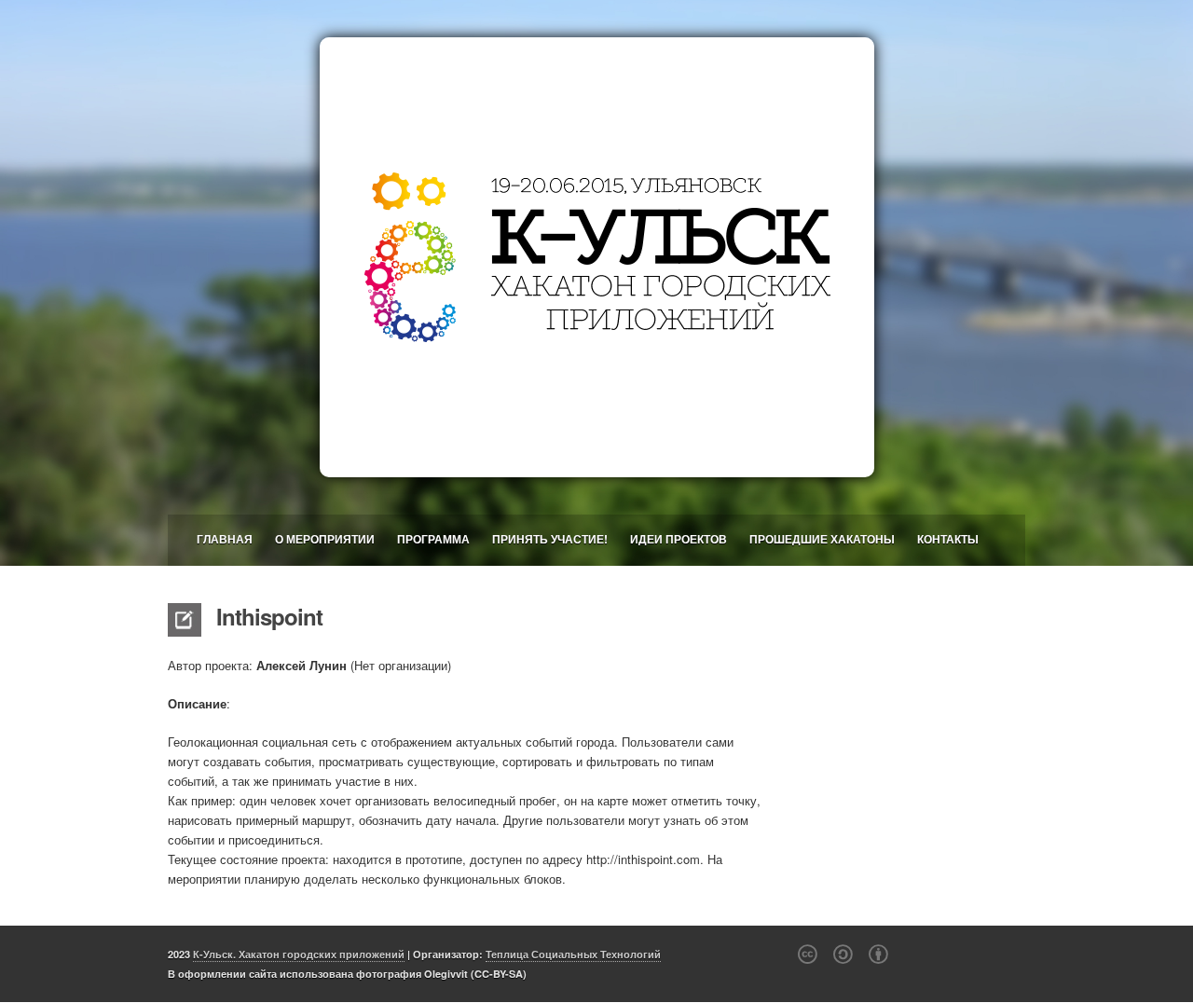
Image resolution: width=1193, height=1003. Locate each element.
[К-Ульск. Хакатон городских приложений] (596, 257)
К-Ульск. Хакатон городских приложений (299, 954)
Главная (225, 538)
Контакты (948, 538)
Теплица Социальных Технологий (573, 954)
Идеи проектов (678, 538)
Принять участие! (550, 538)
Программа (433, 538)
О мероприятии (325, 538)
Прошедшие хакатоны (822, 538)
